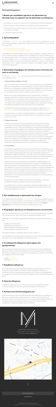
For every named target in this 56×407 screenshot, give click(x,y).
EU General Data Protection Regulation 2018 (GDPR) (17, 50)
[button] (53, 3)
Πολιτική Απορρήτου (28, 393)
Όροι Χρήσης (28, 396)
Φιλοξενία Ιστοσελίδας (31, 404)
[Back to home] (10, 3)
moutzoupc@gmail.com (31, 333)
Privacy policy (12, 258)
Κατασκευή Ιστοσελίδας (20, 404)
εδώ (39, 232)
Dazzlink (39, 404)
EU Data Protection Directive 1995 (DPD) (14, 48)
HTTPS (38, 238)
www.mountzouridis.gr (16, 41)
